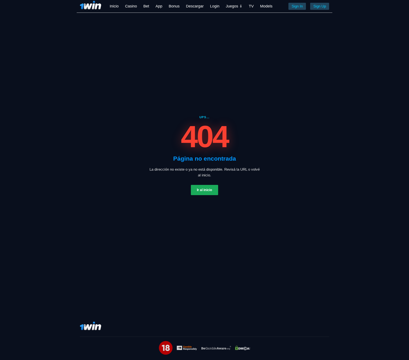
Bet (146, 6)
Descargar (195, 6)
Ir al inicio (204, 190)
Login (214, 6)
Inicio (114, 6)
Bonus (174, 6)
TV (251, 6)
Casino (131, 6)
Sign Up (319, 6)
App (159, 6)
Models (266, 6)
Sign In (297, 6)
